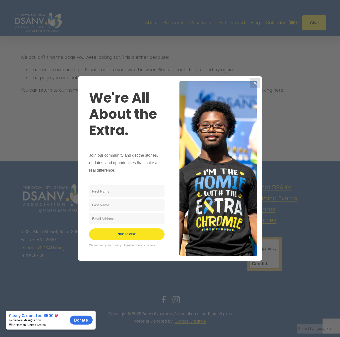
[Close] (255, 83)
